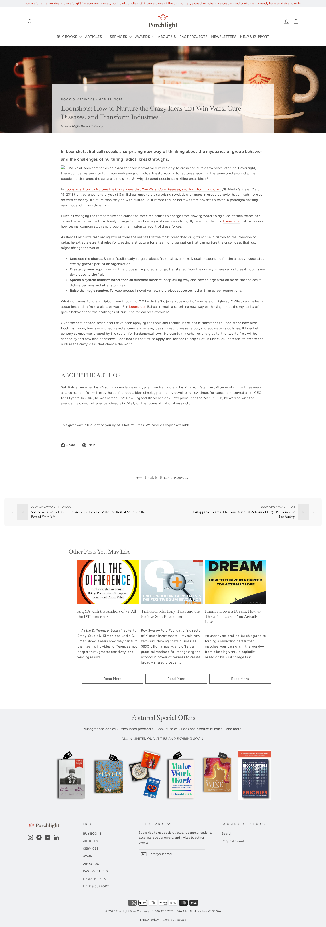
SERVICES (119, 37)
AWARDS (143, 37)
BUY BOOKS (67, 37)
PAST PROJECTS (193, 37)
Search (227, 833)
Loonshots (231, 221)
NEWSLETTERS (223, 37)
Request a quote (234, 841)
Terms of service (174, 919)
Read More (112, 679)
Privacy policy (149, 919)
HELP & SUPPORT (254, 37)
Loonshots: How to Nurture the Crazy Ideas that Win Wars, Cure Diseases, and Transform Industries (143, 189)
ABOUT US (167, 37)
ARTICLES (94, 37)
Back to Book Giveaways (167, 477)
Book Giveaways (78, 99)
